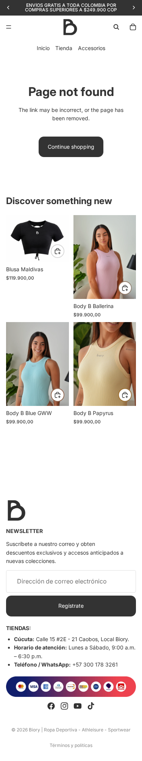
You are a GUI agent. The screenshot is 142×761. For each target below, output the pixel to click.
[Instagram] (64, 706)
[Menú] (8, 27)
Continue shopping (71, 146)
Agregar (131, 288)
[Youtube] (77, 706)
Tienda (63, 48)
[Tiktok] (90, 706)
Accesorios (91, 48)
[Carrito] (133, 27)
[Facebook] (51, 706)
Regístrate (71, 606)
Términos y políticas (71, 745)
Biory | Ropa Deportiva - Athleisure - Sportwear (80, 730)
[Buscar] (116, 27)
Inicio (43, 48)
